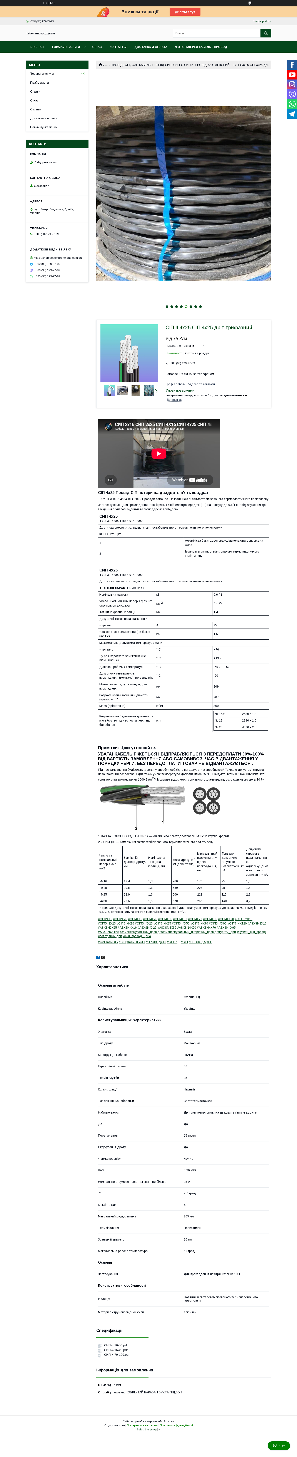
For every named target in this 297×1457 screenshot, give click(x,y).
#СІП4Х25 (150, 919)
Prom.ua (169, 1421)
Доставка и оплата (150, 47)
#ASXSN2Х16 (257, 923)
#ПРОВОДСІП (156, 942)
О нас (97, 47)
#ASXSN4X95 (226, 927)
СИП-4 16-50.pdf (115, 1345)
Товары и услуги (66, 47)
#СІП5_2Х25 (107, 923)
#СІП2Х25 (120, 919)
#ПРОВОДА (197, 942)
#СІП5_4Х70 (199, 923)
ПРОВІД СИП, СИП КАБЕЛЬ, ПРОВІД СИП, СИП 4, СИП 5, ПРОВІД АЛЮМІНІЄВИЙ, (170, 65)
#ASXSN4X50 (186, 927)
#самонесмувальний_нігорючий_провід (188, 932)
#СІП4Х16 (135, 919)
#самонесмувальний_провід (140, 932)
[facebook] (98, 958)
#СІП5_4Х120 (237, 923)
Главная (37, 47)
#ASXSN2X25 (107, 927)
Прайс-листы (39, 82)
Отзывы (36, 109)
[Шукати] (265, 33)
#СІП (122, 942)
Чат (282, 1445)
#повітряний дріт (110, 936)
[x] (103, 958)
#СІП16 (172, 942)
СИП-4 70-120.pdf (116, 1354)
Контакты (118, 47)
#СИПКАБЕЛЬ (108, 942)
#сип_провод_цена (137, 936)
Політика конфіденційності (176, 1425)
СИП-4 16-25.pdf (115, 1350)
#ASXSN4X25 (147, 927)
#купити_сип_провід (251, 932)
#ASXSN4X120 (108, 932)
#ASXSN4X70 (206, 927)
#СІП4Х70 (195, 919)
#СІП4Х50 (180, 919)
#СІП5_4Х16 (125, 923)
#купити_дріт (226, 932)
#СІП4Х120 (226, 919)
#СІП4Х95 (210, 919)
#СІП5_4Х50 (181, 923)
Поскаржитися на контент (142, 1425)
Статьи (35, 91)
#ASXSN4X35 (166, 927)
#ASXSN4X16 (127, 927)
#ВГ (209, 942)
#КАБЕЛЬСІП (136, 942)
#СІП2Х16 (105, 919)
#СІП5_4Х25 (144, 923)
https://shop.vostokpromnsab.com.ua (58, 257)
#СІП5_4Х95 (218, 923)
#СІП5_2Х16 (243, 919)
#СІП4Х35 (165, 919)
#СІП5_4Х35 (162, 923)
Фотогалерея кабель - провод (201, 47)
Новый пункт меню (43, 127)
